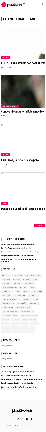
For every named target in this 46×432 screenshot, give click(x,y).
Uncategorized (28, 331)
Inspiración (6, 295)
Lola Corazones (8, 303)
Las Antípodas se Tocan (11, 299)
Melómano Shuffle (23, 307)
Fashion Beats (7, 291)
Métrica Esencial (27, 311)
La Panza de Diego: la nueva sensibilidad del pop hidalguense (21, 252)
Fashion (32, 287)
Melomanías (22, 303)
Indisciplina (37, 291)
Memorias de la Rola (10, 311)
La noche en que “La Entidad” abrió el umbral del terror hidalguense (19, 260)
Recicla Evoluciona (9, 327)
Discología (6, 283)
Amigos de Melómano (10, 106)
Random (25, 323)
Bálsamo (16, 279)
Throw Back (6, 331)
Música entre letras (10, 315)
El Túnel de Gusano (9, 287)
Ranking (34, 323)
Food (18, 291)
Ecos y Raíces (28, 283)
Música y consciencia (29, 315)
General (26, 291)
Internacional (20, 295)
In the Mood (33, 295)
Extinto (23, 287)
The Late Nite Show (27, 327)
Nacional (5, 319)
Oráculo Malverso (29, 319)
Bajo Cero (6, 279)
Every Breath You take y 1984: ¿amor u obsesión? (17, 255)
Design (35, 279)
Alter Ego (6, 275)
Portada (6, 57)
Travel (17, 331)
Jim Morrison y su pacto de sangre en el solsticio (17, 244)
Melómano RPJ (7, 307)
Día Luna (17, 283)
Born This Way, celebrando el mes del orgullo (16, 248)
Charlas (26, 279)
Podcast (5, 323)
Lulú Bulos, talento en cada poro (20, 160)
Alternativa (17, 275)
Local (5, 203)
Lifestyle (27, 299)
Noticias (16, 319)
